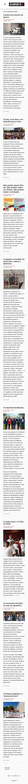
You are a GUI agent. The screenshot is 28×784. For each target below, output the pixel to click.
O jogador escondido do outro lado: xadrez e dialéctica (14, 261)
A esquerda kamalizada (13, 408)
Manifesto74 (14, 780)
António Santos (10, 19)
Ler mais (6, 111)
